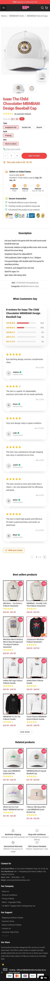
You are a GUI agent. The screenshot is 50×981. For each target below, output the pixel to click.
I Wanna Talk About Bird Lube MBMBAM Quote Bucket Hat (36, 809)
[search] (42, 7)
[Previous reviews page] (32, 557)
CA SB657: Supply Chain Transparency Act (18, 906)
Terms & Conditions (9, 895)
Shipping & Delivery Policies (12, 918)
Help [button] (45, 978)
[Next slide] (45, 50)
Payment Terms (8, 921)
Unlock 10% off (5, 969)
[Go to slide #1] (18, 88)
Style (5, 131)
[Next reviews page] (44, 557)
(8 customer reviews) (22, 114)
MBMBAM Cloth (16, 16)
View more (25, 732)
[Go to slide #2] (32, 88)
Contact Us (6, 928)
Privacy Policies (8, 899)
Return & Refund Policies (11, 925)
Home (3, 16)
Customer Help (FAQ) (10, 932)
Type (5, 123)
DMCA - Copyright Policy (11, 902)
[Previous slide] (5, 50)
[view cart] (46, 7)
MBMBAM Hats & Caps (37, 16)
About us (5, 891)
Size (5, 140)
